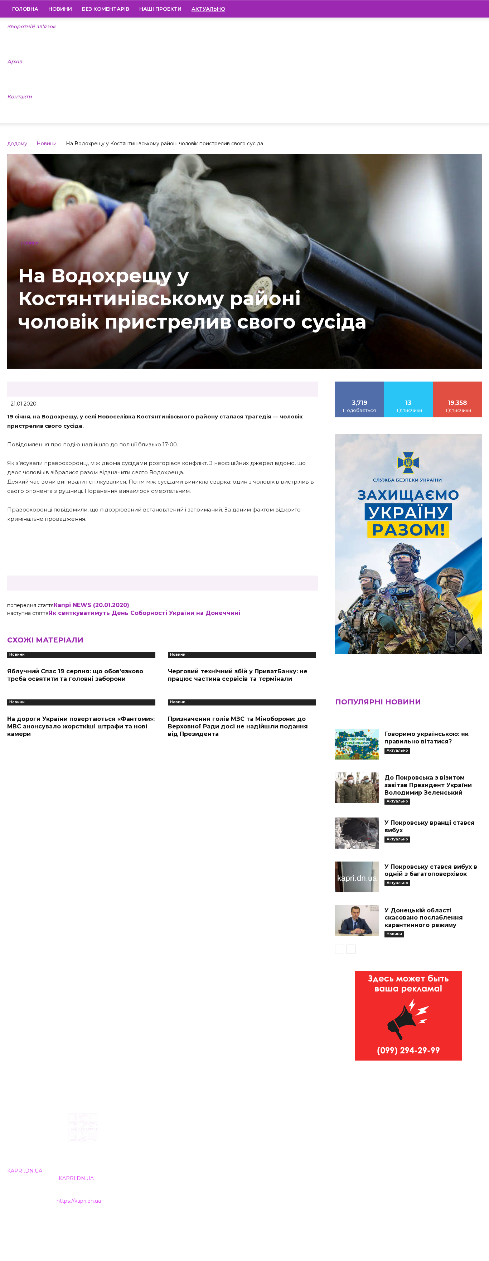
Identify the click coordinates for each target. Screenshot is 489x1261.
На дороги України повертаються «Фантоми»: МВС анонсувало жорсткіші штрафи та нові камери (81, 726)
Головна (25, 9)
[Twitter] (464, 9)
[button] (473, 9)
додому (17, 143)
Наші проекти (160, 9)
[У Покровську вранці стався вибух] (357, 833)
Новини (60, 9)
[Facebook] (427, 9)
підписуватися (458, 384)
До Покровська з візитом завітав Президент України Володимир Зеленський (428, 785)
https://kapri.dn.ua (79, 1201)
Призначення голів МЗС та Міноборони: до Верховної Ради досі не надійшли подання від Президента (238, 726)
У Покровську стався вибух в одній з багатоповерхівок (430, 870)
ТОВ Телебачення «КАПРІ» (206, 1158)
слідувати (408, 384)
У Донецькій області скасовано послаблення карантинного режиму (423, 918)
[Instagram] (440, 9)
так (359, 384)
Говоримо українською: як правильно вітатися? (426, 738)
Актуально (397, 750)
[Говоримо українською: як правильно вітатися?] (357, 744)
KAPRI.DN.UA (24, 1171)
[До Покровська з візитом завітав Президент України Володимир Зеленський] (357, 787)
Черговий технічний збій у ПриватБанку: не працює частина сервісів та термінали (238, 675)
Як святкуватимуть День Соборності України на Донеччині (144, 613)
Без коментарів (105, 9)
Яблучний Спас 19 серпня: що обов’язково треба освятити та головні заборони (75, 675)
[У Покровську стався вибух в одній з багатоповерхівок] (357, 877)
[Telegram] (452, 9)
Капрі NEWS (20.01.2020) (91, 605)
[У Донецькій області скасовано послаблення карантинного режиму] (357, 920)
